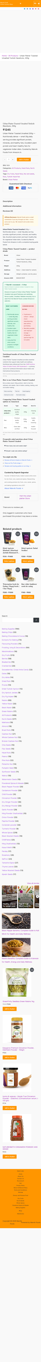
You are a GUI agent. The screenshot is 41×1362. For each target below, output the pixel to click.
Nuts (4, 177)
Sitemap (20, 1192)
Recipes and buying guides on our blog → (18, 466)
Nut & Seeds (20, 1200)
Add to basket (10, 1009)
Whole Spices (20, 1203)
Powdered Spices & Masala (20, 1205)
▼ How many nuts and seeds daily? (15, 446)
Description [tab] (8, 201)
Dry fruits (10, 174)
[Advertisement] (20, 31)
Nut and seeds (29, 174)
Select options (9, 561)
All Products (13, 56)
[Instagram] (33, 8)
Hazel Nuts (25, 168)
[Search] (36, 620)
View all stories (33, 883)
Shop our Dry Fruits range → (13, 463)
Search (5, 616)
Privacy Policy (20, 1185)
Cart (20, 1183)
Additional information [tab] (12, 206)
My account (20, 1181)
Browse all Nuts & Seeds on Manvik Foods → (18, 460)
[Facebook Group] (30, 8)
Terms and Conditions (20, 1190)
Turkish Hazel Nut (13, 177)
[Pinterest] (38, 8)
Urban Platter (13, 180)
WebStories (20, 1213)
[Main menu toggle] (20, 3)
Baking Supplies (20, 1207)
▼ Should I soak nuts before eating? (15, 451)
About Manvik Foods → (13, 488)
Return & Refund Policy (20, 1187)
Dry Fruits (20, 1198)
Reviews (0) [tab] (8, 211)
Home (4, 56)
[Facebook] (27, 8)
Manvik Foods (4, 2)
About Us (20, 1176)
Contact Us (20, 1178)
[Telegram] (24, 8)
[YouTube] (35, 8)
